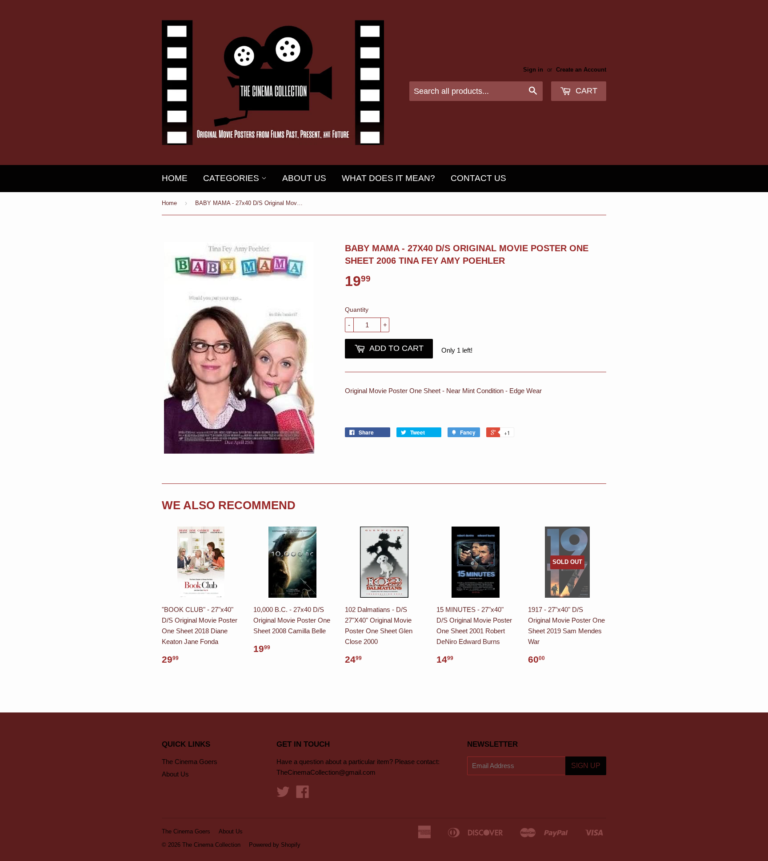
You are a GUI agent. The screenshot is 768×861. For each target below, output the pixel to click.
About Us (304, 178)
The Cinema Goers (189, 761)
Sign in (533, 69)
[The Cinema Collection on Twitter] (283, 794)
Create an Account (581, 69)
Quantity (356, 309)
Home (175, 178)
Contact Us (478, 178)
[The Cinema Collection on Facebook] (302, 794)
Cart (585, 90)
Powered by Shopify (274, 844)
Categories (232, 178)
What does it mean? (388, 178)
